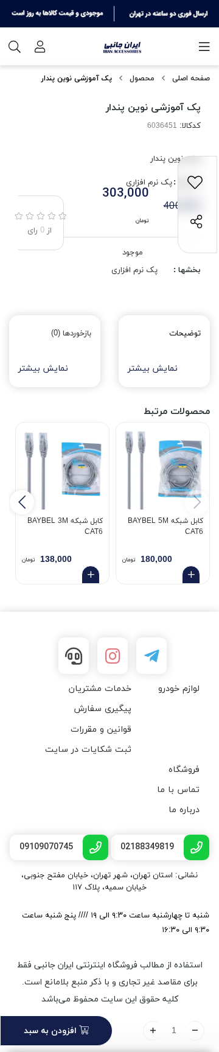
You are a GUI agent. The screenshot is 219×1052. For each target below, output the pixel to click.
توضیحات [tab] (185, 333)
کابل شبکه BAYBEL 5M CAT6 (165, 526)
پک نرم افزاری (134, 270)
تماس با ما (178, 790)
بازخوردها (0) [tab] (71, 333)
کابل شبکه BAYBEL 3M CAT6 (65, 526)
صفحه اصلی (191, 78)
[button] (22, 502)
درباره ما (184, 810)
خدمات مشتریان (100, 688)
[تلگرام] (151, 655)
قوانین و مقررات (101, 729)
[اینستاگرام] (112, 655)
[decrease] (195, 1030)
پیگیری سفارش (102, 709)
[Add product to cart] (191, 575)
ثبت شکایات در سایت (88, 749)
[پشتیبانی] (73, 655)
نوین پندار (166, 158)
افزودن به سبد (51, 1031)
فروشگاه (184, 769)
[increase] (152, 1030)
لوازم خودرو (179, 688)
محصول (142, 78)
